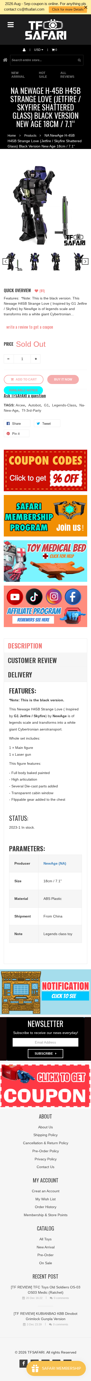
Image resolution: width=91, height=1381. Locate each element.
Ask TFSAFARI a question (25, 395)
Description (25, 645)
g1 (47, 405)
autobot (35, 405)
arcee (21, 405)
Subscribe (44, 1053)
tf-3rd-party (31, 410)
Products (30, 135)
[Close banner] (86, 7)
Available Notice (23, 390)
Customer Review (32, 660)
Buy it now (63, 379)
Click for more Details (68, 9)
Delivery (20, 674)
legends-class (64, 405)
